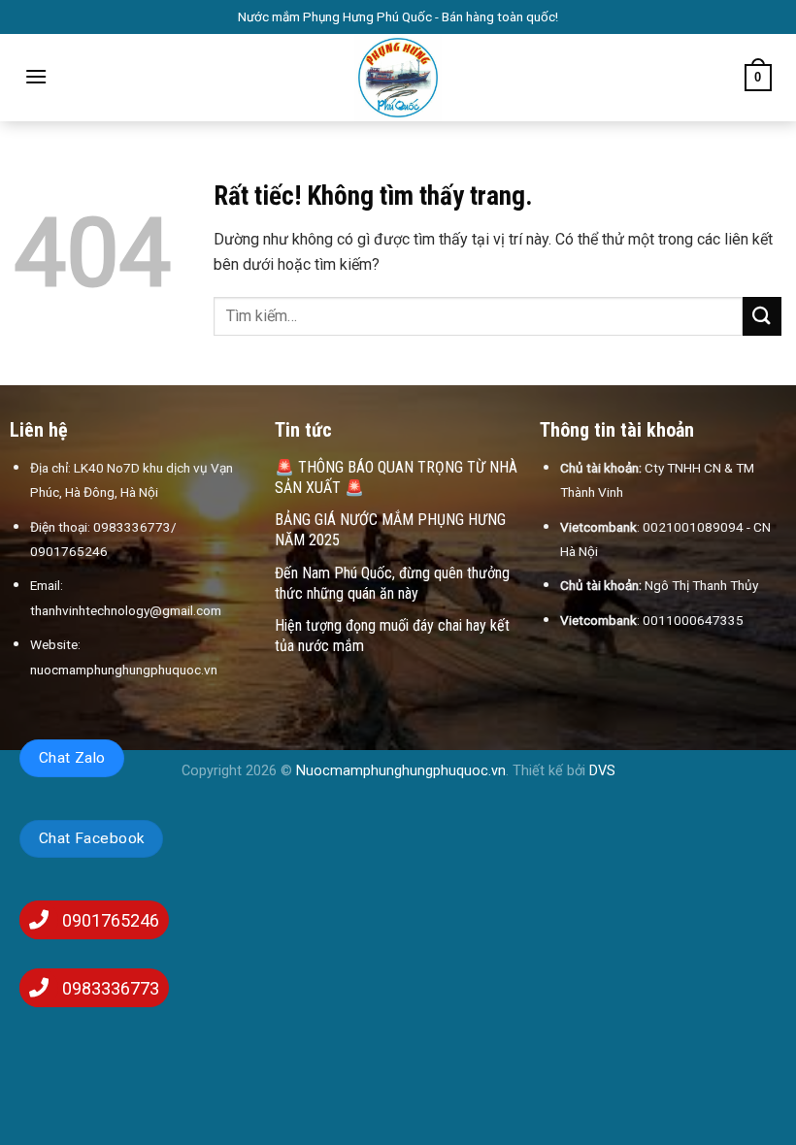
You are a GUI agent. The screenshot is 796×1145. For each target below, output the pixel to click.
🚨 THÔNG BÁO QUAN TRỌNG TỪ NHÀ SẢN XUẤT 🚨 (396, 477)
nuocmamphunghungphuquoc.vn (123, 669)
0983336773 (110, 988)
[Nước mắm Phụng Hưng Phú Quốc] (398, 77)
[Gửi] (762, 316)
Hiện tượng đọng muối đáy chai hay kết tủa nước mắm (392, 635)
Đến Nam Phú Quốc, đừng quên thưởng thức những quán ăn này (392, 583)
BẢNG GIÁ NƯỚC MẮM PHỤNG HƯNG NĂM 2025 (390, 529)
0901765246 (110, 920)
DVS (602, 771)
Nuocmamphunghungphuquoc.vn (401, 771)
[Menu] (36, 76)
